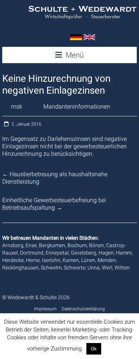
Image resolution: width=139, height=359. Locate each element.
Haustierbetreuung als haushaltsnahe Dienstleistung (54, 178)
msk (16, 106)
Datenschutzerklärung (83, 308)
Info (107, 348)
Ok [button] (94, 349)
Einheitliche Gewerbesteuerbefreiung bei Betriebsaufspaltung (54, 204)
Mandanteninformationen (76, 106)
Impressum (45, 308)
